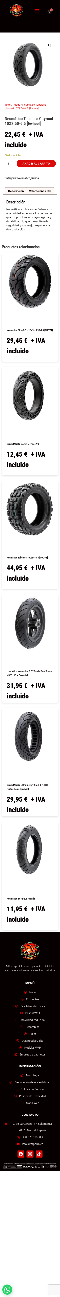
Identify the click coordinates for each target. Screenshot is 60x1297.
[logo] (18, 10)
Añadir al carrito (36, 163)
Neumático (23, 178)
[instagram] (30, 1154)
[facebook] (21, 1154)
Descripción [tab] (16, 191)
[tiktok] (39, 1154)
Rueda (16, 104)
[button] (37, 10)
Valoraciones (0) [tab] (40, 191)
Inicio (8, 104)
